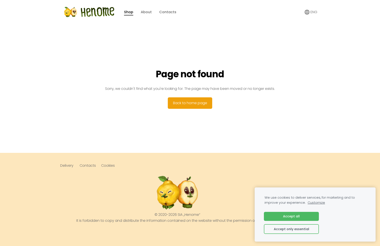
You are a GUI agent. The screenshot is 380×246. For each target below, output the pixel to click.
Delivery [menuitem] (66, 165)
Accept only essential (291, 229)
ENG (313, 12)
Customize (316, 202)
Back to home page (190, 102)
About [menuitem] (146, 12)
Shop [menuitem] (128, 12)
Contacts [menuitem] (167, 12)
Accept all (291, 216)
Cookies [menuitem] (108, 165)
